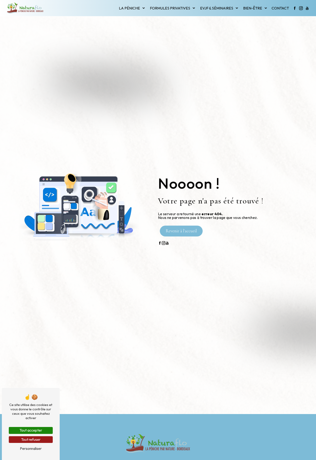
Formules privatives (170, 8)
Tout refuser (30, 439)
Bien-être (252, 8)
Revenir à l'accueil (181, 231)
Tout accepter (30, 430)
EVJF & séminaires (216, 8)
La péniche (129, 8)
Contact (280, 8)
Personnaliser (31, 448)
